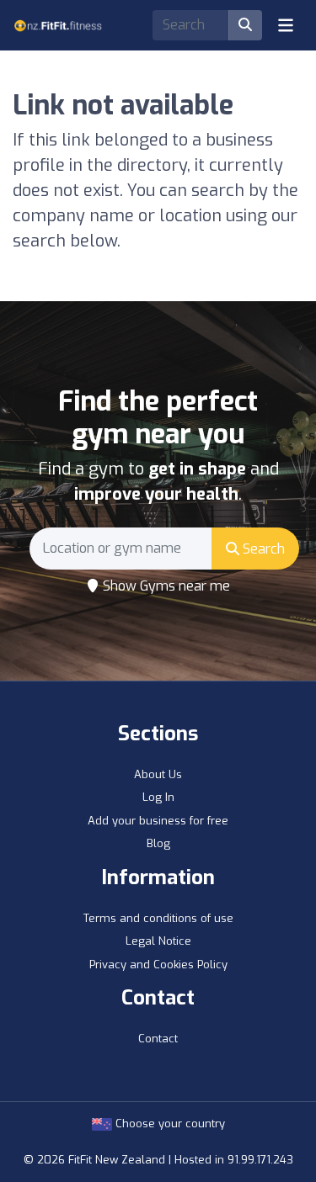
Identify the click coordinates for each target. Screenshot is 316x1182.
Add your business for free (158, 821)
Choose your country (168, 1123)
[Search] (245, 25)
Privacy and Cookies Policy (158, 964)
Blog (158, 843)
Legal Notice (158, 941)
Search (262, 549)
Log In (158, 797)
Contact (158, 1038)
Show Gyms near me (164, 586)
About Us (158, 774)
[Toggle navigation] (286, 25)
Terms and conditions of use (158, 918)
